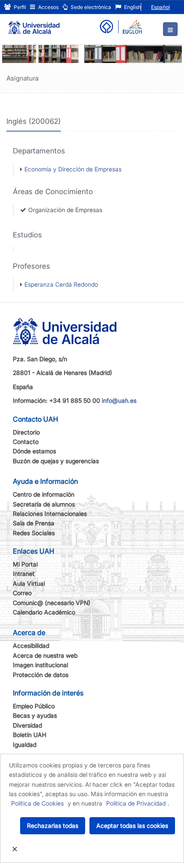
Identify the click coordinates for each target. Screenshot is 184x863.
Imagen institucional (40, 664)
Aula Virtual (29, 583)
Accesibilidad (31, 645)
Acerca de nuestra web (45, 655)
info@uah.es (119, 400)
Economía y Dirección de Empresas (73, 169)
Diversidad (27, 725)
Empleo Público (34, 706)
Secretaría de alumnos (44, 504)
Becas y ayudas (35, 715)
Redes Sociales (34, 532)
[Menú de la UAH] (170, 29)
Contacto (26, 441)
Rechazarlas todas (52, 825)
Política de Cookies (37, 803)
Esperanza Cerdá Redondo (61, 284)
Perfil (19, 7)
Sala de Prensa (33, 523)
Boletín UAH (29, 734)
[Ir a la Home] (33, 24)
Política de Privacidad (136, 803)
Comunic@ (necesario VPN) (51, 602)
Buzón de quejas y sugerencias (56, 460)
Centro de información (43, 494)
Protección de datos (40, 674)
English (132, 7)
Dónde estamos (34, 451)
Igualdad (24, 744)
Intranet (24, 573)
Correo (22, 592)
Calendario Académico (44, 612)
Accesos (48, 7)
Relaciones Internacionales (50, 513)
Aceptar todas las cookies (132, 825)
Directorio (26, 432)
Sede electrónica (90, 7)
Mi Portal (25, 564)
